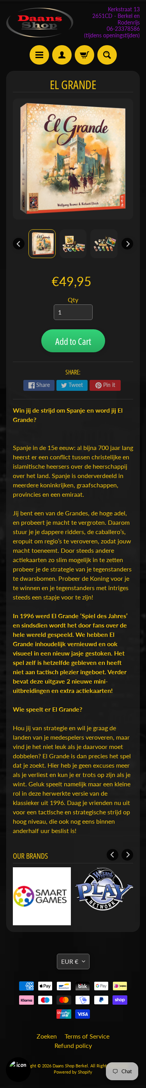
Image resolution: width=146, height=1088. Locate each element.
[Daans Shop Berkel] (39, 22)
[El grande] (42, 243)
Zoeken (47, 1036)
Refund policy (73, 1045)
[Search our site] (107, 55)
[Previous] (19, 244)
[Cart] (84, 55)
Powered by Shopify (73, 1071)
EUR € (69, 961)
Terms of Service (87, 1036)
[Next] (127, 244)
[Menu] (39, 55)
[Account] (62, 55)
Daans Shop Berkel (70, 1065)
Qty (73, 299)
